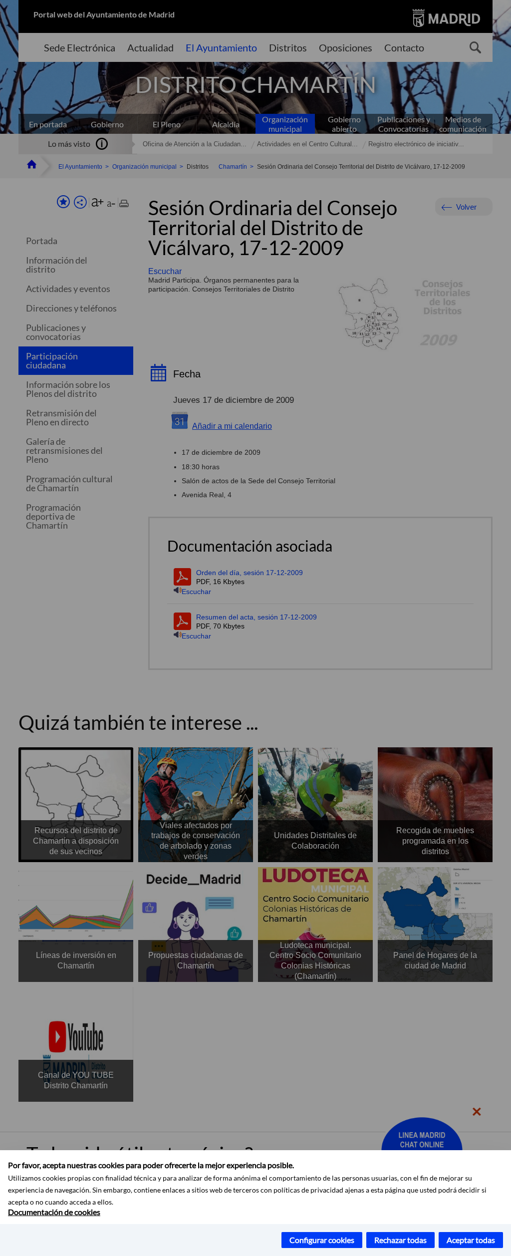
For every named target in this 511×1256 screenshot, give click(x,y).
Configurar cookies (321, 1240)
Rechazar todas (400, 1240)
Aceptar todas (471, 1240)
